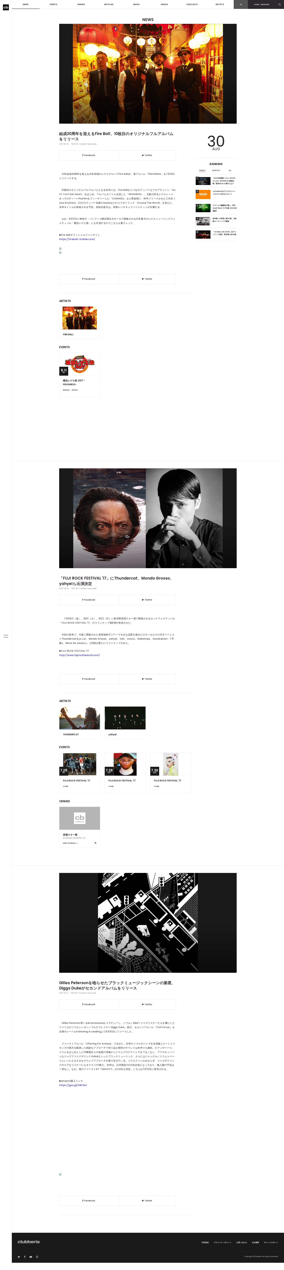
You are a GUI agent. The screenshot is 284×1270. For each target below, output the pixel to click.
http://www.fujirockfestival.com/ (79, 655)
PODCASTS (192, 4)
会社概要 (255, 1242)
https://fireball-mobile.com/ (77, 239)
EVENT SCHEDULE (69, 843)
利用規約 (205, 1242)
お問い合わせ (241, 1242)
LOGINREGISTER (261, 4)
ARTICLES (109, 4)
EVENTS (53, 4)
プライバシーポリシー (222, 1242)
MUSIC (136, 4)
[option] (202, 171)
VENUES (81, 4)
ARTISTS (220, 4)
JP (241, 4)
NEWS (26, 4)
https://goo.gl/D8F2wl (73, 1085)
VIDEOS (164, 4)
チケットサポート (271, 1242)
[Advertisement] (148, 435)
